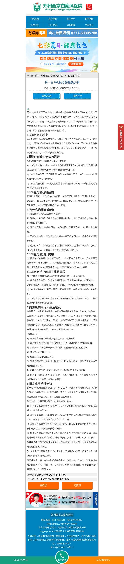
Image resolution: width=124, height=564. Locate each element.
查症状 (43, 485)
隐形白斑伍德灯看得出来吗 (51, 474)
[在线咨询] (62, 507)
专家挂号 (89, 25)
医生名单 (71, 19)
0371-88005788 (58, 520)
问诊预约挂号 (103, 560)
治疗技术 (53, 25)
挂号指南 (89, 19)
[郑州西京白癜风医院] (62, 14)
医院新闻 (71, 25)
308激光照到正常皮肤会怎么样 (53, 479)
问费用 (77, 485)
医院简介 (53, 19)
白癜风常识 (74, 75)
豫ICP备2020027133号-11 (62, 547)
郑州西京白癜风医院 (52, 75)
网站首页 (35, 19)
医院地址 (35, 25)
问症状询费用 (20, 560)
